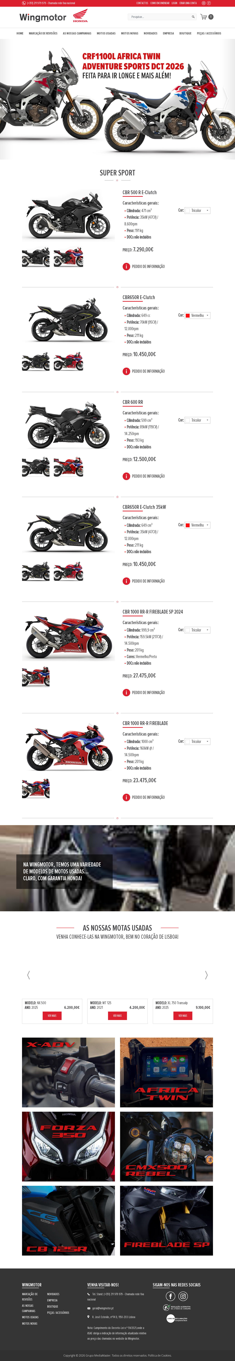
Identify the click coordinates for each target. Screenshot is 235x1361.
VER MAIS (52, 1015)
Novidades (150, 33)
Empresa (168, 33)
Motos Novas (129, 33)
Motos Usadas (106, 33)
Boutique (185, 33)
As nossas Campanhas (77, 33)
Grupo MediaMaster (98, 1355)
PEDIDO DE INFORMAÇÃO (148, 266)
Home (20, 33)
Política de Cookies (159, 1355)
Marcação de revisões (43, 33)
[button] (9, 99)
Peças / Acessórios (209, 33)
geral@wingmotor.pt (103, 1308)
